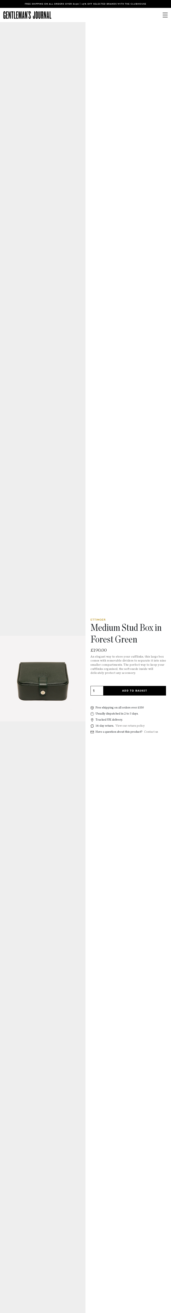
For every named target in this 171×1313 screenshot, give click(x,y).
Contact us (151, 731)
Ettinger (98, 619)
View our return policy (130, 725)
